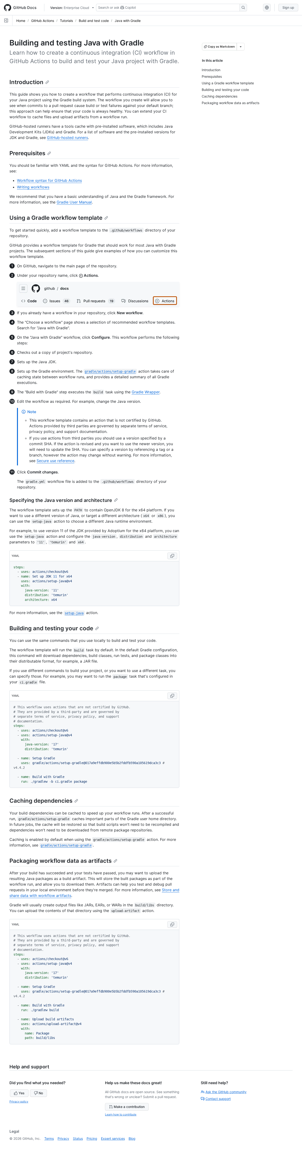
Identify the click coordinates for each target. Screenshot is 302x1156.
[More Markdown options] (241, 46)
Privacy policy (18, 1101)
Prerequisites (27, 153)
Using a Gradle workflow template (55, 217)
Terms (49, 1138)
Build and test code (94, 21)
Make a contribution (129, 1107)
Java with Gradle (128, 21)
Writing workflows (33, 187)
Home (20, 21)
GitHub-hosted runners (67, 137)
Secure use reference (55, 460)
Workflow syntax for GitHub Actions (49, 180)
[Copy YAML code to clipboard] (172, 556)
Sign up (288, 7)
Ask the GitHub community (226, 1092)
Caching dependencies (40, 800)
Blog (132, 1138)
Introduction (26, 82)
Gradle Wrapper (145, 392)
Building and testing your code (51, 628)
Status (78, 1138)
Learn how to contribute (120, 1114)
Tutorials (66, 21)
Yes (22, 1093)
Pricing (92, 1138)
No (41, 1093)
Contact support (218, 1099)
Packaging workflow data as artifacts (60, 860)
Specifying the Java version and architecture (60, 500)
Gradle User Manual (74, 202)
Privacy (63, 1138)
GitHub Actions (42, 21)
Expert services (113, 1138)
